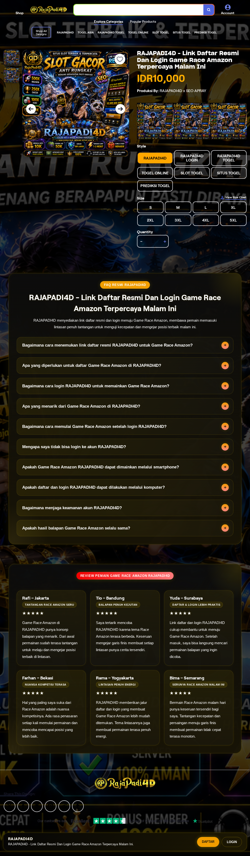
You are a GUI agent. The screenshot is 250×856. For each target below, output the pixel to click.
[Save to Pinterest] (50, 806)
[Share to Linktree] (37, 806)
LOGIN (232, 842)
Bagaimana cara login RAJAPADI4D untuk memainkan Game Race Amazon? (95, 386)
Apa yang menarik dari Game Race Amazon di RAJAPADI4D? (81, 406)
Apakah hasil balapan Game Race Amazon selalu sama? (76, 528)
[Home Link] (48, 9)
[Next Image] (120, 109)
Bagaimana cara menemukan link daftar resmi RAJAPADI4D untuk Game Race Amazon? (107, 345)
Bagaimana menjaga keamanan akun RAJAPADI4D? (72, 508)
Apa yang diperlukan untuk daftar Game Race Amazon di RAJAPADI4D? (91, 365)
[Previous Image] (31, 109)
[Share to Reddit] (64, 806)
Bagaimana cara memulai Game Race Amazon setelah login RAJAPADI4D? (94, 426)
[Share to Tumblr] (78, 806)
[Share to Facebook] (23, 806)
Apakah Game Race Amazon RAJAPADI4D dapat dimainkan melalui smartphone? (100, 467)
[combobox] (139, 9)
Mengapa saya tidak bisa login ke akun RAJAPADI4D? (74, 446)
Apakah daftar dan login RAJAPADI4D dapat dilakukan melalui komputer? (93, 487)
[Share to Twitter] (9, 806)
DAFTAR (208, 842)
